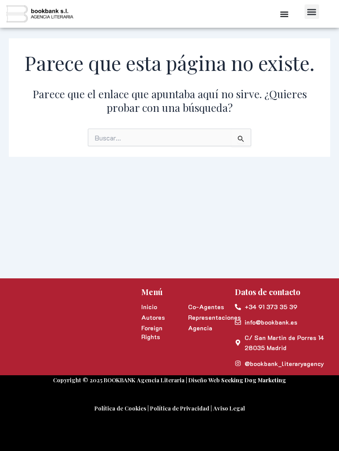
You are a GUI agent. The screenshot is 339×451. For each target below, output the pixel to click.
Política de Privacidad (179, 408)
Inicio (149, 307)
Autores (153, 317)
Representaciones (207, 317)
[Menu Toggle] (284, 14)
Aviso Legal (229, 408)
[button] (312, 11)
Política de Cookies (120, 408)
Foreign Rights (151, 332)
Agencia (200, 328)
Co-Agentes (206, 307)
